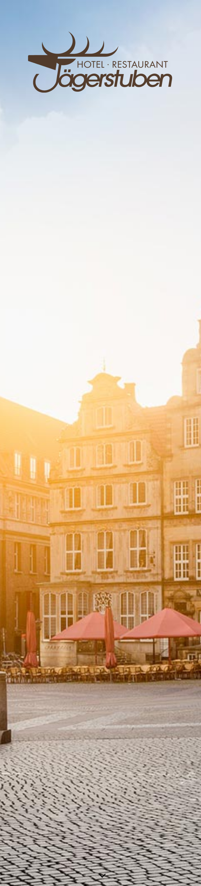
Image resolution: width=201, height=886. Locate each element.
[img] (100, 443)
